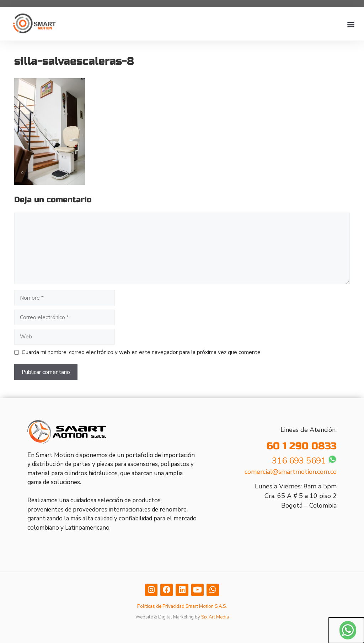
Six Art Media (215, 617)
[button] (351, 24)
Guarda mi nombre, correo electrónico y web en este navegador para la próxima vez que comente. (142, 352)
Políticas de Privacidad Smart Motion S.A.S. (182, 606)
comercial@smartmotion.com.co (291, 471)
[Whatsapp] (213, 590)
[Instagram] (151, 590)
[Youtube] (197, 590)
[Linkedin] (182, 590)
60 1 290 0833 (302, 446)
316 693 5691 (299, 460)
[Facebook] (166, 590)
